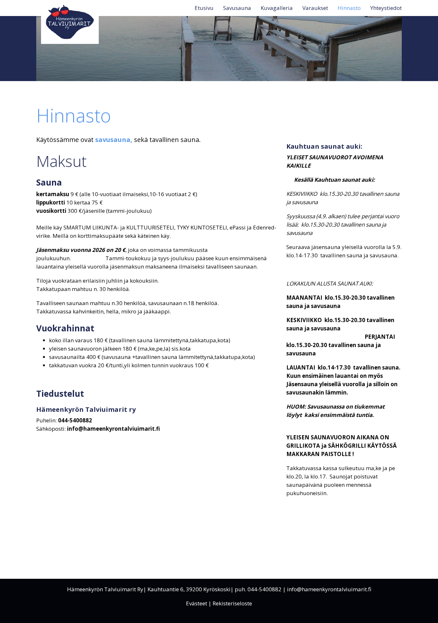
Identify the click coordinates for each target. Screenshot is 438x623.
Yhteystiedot (386, 8)
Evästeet (196, 603)
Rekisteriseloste (232, 603)
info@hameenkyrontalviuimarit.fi (329, 589)
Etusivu (204, 8)
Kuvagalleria (277, 8)
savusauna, (113, 139)
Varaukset (315, 8)
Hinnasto (349, 8)
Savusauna (237, 8)
